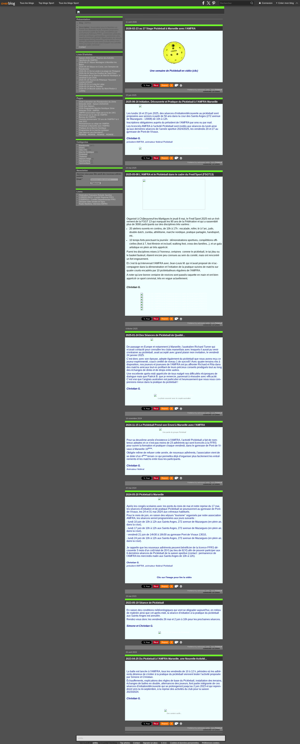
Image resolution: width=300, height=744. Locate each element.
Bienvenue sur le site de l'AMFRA (93, 115)
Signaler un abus (150, 743)
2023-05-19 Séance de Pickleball (145, 602)
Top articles (125, 743)
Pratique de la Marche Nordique (92, 128)
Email (79, 179)
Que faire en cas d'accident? (91, 132)
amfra (80, 738)
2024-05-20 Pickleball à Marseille (145, 494)
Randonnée (84, 145)
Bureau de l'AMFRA (87, 117)
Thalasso (83, 156)
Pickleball (83, 154)
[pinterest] (214, 3)
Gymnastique (84, 163)
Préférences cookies (210, 743)
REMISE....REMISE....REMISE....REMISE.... (97, 135)
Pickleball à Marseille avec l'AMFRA (94, 126)
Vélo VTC (83, 150)
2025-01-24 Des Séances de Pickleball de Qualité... (155, 335)
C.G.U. (164, 743)
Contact (82, 47)
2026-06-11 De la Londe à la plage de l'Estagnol (99, 71)
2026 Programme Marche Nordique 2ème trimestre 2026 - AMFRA (97, 109)
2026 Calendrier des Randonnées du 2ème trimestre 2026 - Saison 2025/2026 (97, 103)
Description (84, 27)
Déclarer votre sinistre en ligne (92, 202)
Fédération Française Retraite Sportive (95, 195)
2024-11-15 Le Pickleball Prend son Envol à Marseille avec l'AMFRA (165, 425)
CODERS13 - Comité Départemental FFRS (97, 199)
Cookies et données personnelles (184, 743)
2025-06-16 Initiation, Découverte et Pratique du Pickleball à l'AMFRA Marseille (172, 101)
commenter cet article (211, 91)
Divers (82, 148)
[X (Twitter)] (208, 3)
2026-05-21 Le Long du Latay (91, 84)
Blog (81, 23)
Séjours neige (85, 159)
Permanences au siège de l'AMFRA (94, 124)
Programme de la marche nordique (94, 130)
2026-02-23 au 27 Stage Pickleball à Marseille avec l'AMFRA (161, 28)
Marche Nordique (86, 152)
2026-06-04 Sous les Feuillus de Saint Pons (97, 73)
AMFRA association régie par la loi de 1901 (97, 113)
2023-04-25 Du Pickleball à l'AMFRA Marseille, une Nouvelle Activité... (166, 658)
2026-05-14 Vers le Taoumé (91, 86)
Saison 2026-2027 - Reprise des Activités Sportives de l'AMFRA (96, 59)
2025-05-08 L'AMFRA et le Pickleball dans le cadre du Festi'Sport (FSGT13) (170, 174)
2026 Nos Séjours (86, 106)
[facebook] (203, 3)
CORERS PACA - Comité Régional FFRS (96, 197)
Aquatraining (84, 161)
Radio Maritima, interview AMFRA (93, 204)
